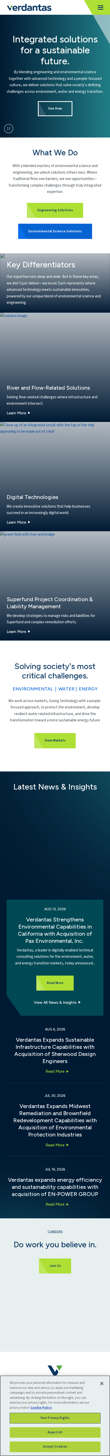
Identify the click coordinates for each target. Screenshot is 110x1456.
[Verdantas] (29, 7)
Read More (55, 1071)
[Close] (101, 1383)
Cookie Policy (41, 1407)
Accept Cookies (55, 1446)
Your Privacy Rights (55, 1418)
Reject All (55, 1432)
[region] (55, 1415)
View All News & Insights (55, 1002)
